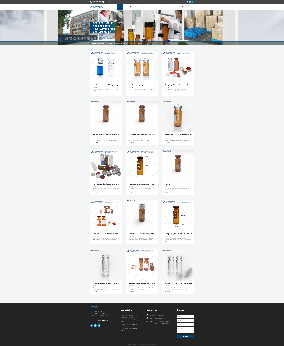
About (131, 7)
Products (144, 7)
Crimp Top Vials (108, 43)
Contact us (181, 7)
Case (157, 7)
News (168, 7)
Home (119, 7)
